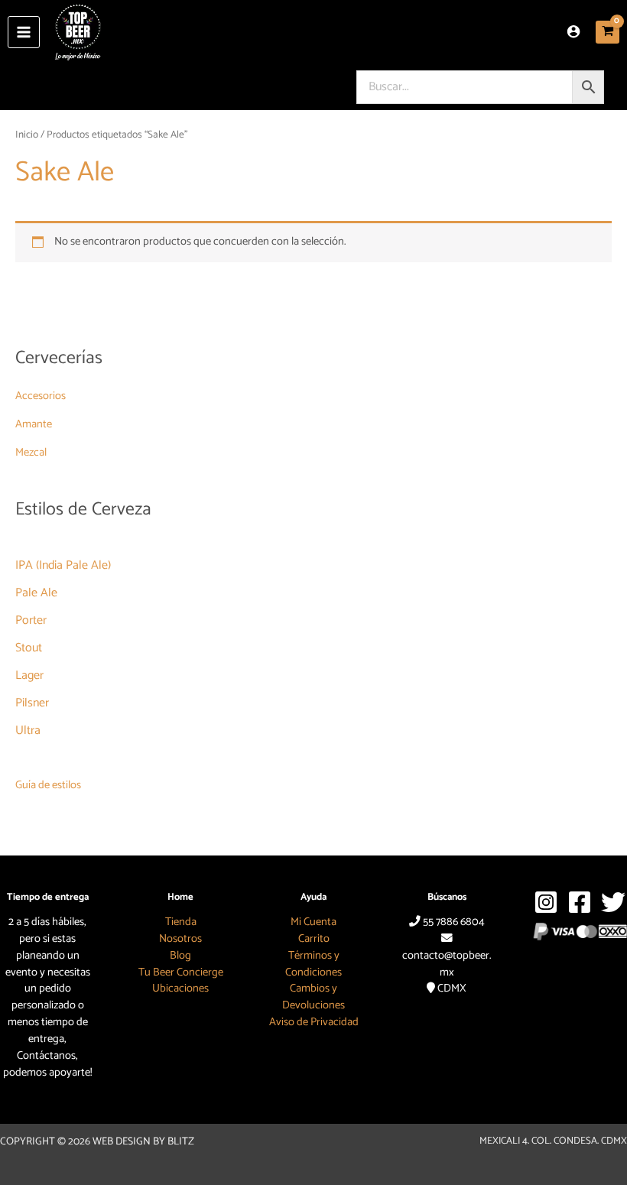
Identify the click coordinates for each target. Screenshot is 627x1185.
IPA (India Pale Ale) (63, 565)
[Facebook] (579, 902)
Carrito (314, 939)
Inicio (26, 134)
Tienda (181, 922)
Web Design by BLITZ (143, 1141)
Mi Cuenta (313, 922)
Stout (28, 648)
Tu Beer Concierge (180, 972)
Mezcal (31, 452)
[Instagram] (546, 902)
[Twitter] (613, 902)
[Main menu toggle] (24, 32)
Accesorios (40, 396)
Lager (29, 675)
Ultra (28, 730)
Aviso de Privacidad (314, 1022)
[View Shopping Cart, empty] (607, 32)
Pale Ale (36, 593)
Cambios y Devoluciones (313, 997)
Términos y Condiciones (313, 964)
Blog (180, 955)
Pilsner (32, 703)
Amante (33, 424)
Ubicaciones (180, 988)
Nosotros (180, 939)
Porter (31, 620)
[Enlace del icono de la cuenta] (573, 31)
